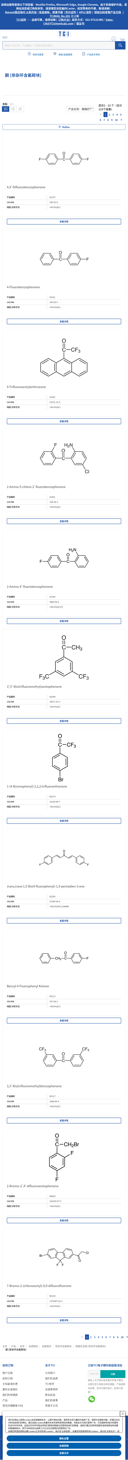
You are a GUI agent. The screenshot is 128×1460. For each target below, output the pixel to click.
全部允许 (64, 1453)
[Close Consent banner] (122, 1413)
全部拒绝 (64, 1445)
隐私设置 (64, 1438)
